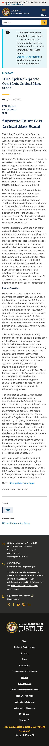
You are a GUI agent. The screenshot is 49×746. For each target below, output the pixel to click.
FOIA (24, 659)
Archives (24, 653)
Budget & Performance (24, 647)
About (24, 641)
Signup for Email (18, 596)
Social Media (13, 599)
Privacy (24, 677)
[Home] (16, 15)
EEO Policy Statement (25, 702)
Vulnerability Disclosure (24, 708)
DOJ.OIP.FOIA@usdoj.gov (24, 567)
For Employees (24, 684)
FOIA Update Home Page (21, 483)
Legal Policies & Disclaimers (24, 671)
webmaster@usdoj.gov (28, 57)
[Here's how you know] (24, 3)
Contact (23, 735)
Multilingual (24, 714)
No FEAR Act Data (24, 696)
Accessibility (24, 665)
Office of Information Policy (16, 523)
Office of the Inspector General (24, 690)
